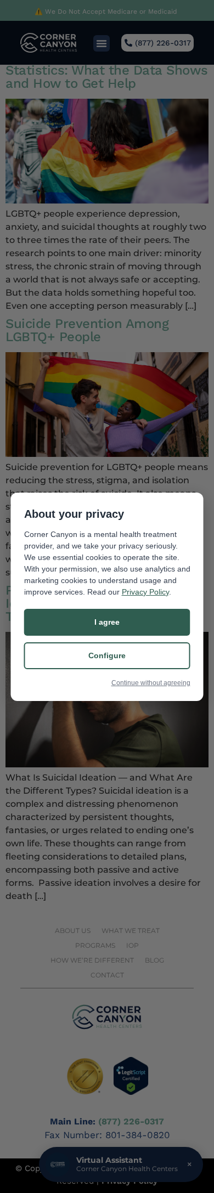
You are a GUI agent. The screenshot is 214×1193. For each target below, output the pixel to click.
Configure (107, 655)
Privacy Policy (145, 591)
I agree (107, 622)
